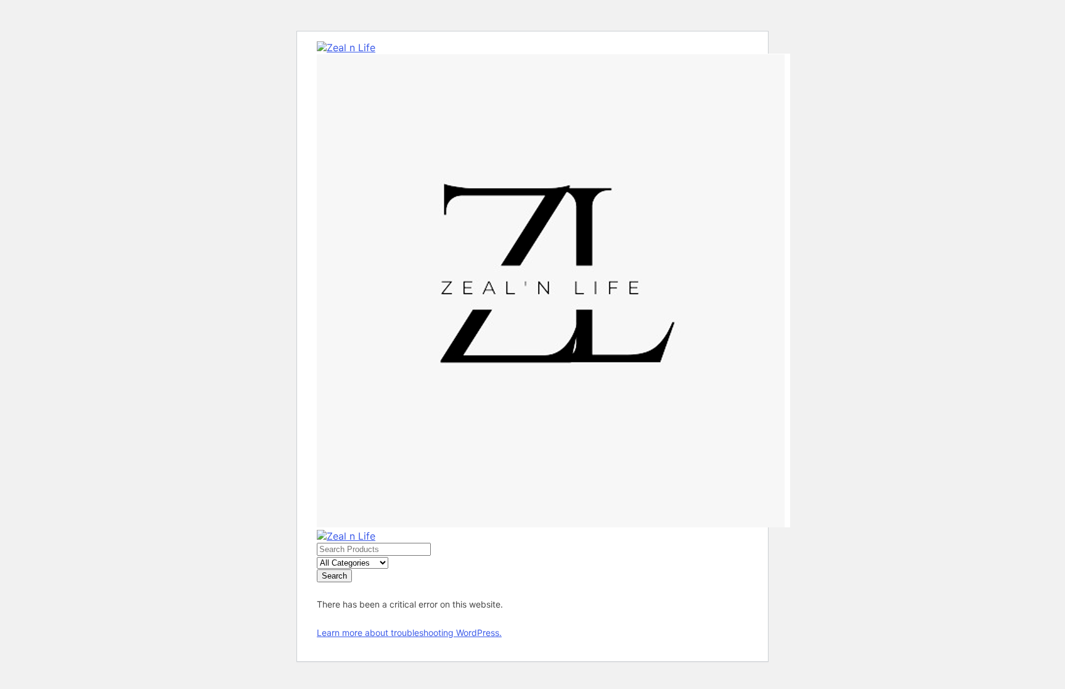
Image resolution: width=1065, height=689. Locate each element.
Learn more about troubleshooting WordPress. (409, 632)
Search (334, 575)
